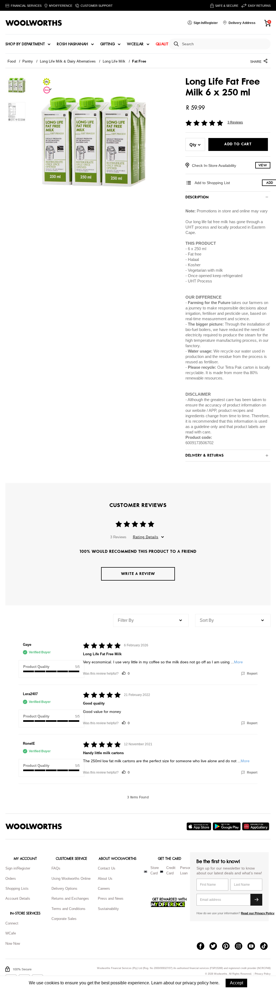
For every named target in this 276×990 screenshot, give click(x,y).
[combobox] (224, 44)
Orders (10, 879)
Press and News (110, 898)
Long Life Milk (114, 61)
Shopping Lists (17, 888)
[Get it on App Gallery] (256, 826)
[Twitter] (215, 946)
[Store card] (145, 871)
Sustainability (108, 909)
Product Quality (36, 667)
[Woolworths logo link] (33, 23)
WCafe (10, 933)
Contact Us (106, 868)
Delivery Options (64, 888)
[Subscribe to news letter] (256, 900)
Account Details (17, 898)
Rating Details (145, 537)
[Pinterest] (228, 946)
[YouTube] (253, 946)
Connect (11, 923)
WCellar (135, 44)
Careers (104, 888)
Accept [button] (236, 983)
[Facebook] (203, 946)
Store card (154, 870)
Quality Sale (168, 44)
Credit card (170, 870)
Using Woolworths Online (71, 879)
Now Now (12, 943)
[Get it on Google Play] (227, 826)
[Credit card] (161, 871)
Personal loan (187, 870)
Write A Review (138, 573)
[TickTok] (266, 946)
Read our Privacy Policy (257, 913)
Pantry (27, 61)
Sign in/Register (17, 868)
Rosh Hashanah (72, 44)
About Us (105, 879)
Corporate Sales (64, 919)
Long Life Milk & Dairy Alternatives (68, 61)
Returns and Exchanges (70, 898)
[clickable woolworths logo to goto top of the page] (33, 826)
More (238, 662)
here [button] (214, 983)
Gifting (107, 44)
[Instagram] (241, 946)
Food (12, 61)
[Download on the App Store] (200, 826)
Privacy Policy (263, 974)
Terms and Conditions (68, 909)
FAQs (55, 868)
